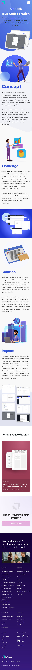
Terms (12, 661)
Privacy (18, 661)
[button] (28, 2)
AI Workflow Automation (8, 582)
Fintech (19, 577)
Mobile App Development (5, 601)
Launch (19, 625)
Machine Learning (7, 594)
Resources (4, 642)
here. (14, 378)
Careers (4, 625)
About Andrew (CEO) (8, 616)
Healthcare (20, 580)
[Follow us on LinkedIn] (18, 640)
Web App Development (8, 607)
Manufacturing (21, 585)
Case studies (5, 636)
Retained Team (6, 604)
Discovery (19, 616)
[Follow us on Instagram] (27, 636)
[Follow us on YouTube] (23, 640)
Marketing (20, 588)
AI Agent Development (8, 571)
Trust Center (5, 661)
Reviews (4, 622)
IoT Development (6, 591)
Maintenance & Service (8, 597)
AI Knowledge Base (7, 577)
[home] (3, 2)
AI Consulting (5, 574)
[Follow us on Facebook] (18, 636)
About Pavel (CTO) (7, 619)
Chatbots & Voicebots (7, 585)
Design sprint (20, 619)
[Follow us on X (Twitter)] (23, 636)
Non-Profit (20, 594)
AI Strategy (5, 580)
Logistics (19, 582)
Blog (3, 639)
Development (20, 622)
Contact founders (16, 523)
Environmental (21, 574)
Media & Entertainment (23, 591)
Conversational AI (6, 588)
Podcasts (4, 645)
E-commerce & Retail (23, 571)
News (3, 648)
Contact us (5, 627)
